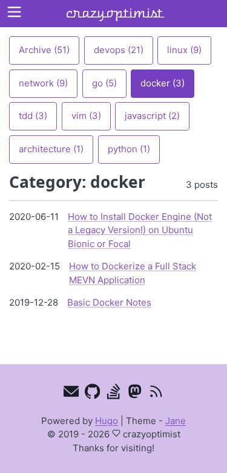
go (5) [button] (104, 83)
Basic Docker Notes (109, 302)
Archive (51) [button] (44, 50)
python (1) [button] (129, 149)
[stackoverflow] (113, 393)
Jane (175, 420)
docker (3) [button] (162, 83)
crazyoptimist (113, 13)
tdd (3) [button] (33, 115)
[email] (71, 393)
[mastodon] (134, 393)
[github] (92, 393)
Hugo (106, 420)
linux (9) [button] (184, 50)
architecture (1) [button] (51, 149)
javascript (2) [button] (152, 115)
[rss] (155, 393)
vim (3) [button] (86, 115)
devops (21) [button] (118, 50)
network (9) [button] (43, 83)
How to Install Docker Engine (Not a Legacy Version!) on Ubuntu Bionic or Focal (140, 230)
